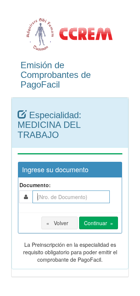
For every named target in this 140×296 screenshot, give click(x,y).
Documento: (34, 185)
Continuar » (98, 223)
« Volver (59, 223)
